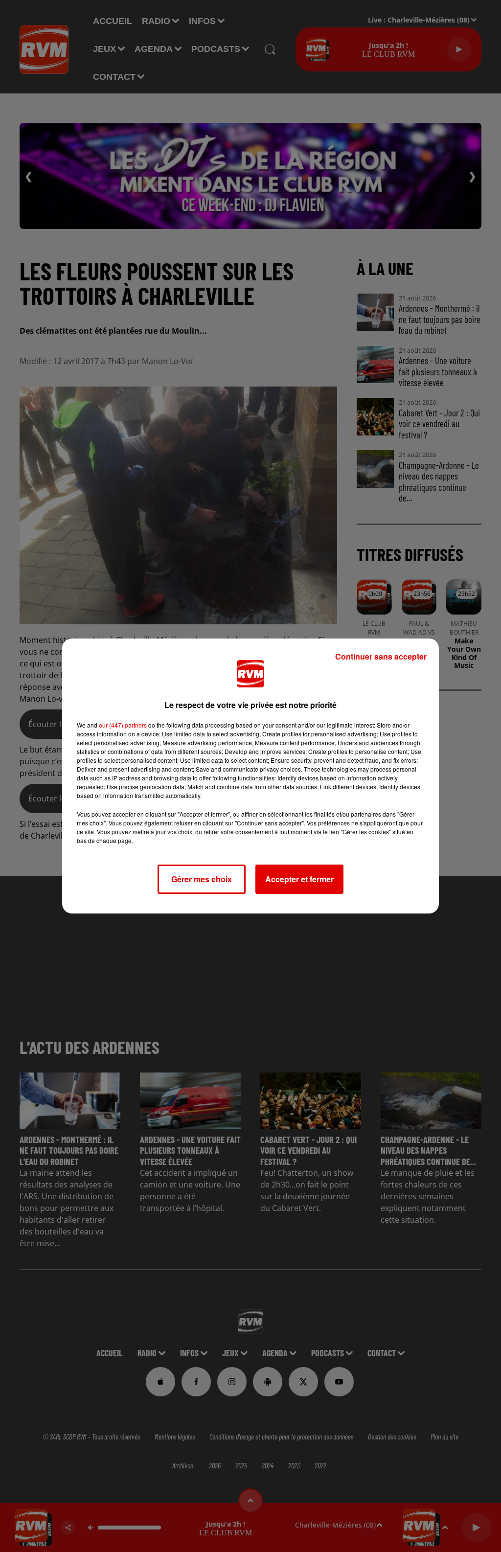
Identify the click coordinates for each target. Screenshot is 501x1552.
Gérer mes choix (201, 879)
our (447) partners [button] (123, 725)
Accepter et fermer (299, 879)
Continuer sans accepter (381, 656)
